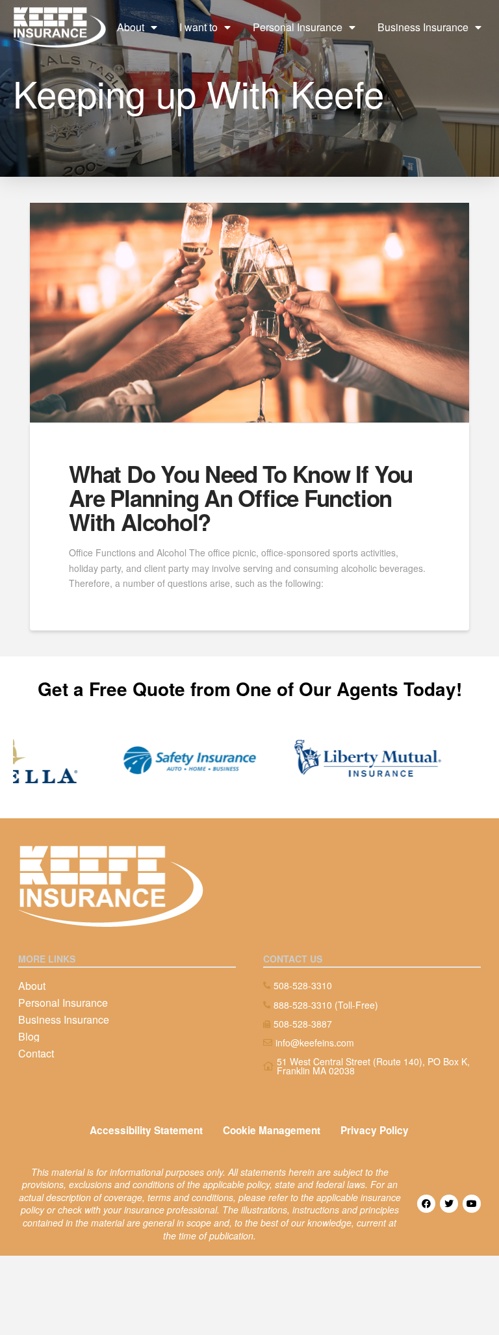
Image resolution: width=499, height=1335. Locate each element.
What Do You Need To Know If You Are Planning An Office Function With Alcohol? (241, 498)
